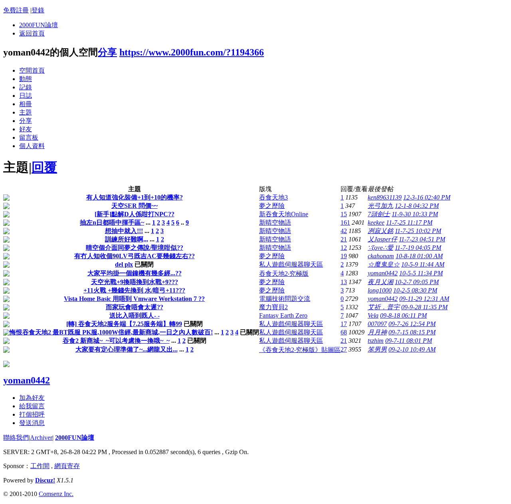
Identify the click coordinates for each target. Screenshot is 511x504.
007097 (377, 323)
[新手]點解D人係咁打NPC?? (134, 214)
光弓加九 (380, 205)
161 (345, 222)
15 (344, 214)
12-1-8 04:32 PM (417, 205)
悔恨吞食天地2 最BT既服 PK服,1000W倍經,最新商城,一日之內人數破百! (111, 332)
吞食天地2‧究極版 (284, 273)
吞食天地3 (273, 197)
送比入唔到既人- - (134, 315)
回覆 (44, 167)
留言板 (28, 137)
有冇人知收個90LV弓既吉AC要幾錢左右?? (134, 256)
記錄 (25, 87)
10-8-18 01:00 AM (419, 256)
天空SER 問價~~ (134, 205)
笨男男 (377, 349)
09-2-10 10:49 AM (412, 349)
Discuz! (45, 480)
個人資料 (32, 145)
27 (344, 349)
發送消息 (32, 422)
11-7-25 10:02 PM (418, 230)
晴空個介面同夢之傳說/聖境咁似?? (134, 247)
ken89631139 (385, 197)
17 (344, 323)
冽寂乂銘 (380, 230)
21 (344, 239)
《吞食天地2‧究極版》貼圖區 (300, 349)
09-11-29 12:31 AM (424, 298)
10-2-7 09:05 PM (417, 282)
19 (344, 256)
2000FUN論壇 (38, 25)
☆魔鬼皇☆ (384, 264)
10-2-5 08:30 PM (415, 290)
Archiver (41, 437)
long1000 (380, 290)
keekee (376, 222)
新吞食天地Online (283, 214)
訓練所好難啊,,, (126, 239)
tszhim (376, 340)
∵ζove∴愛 (380, 247)
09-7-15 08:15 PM (412, 332)
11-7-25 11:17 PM (409, 222)
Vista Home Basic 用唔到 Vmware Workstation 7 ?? (134, 298)
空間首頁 (32, 70)
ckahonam (381, 256)
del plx (124, 264)
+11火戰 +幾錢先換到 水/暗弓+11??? (134, 290)
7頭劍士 (379, 214)
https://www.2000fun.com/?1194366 (191, 52)
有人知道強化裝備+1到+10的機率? (134, 197)
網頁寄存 (67, 465)
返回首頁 (32, 33)
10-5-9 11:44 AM (422, 264)
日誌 (25, 95)
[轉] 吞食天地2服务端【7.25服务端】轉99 (124, 323)
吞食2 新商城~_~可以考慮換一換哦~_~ (116, 340)
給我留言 (32, 406)
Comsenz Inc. (56, 493)
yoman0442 (383, 273)
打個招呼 (32, 414)
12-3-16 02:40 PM (426, 197)
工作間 (40, 465)
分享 (107, 52)
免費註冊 (16, 10)
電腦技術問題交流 (284, 298)
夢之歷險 (272, 205)
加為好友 (32, 397)
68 (344, 332)
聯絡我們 (16, 437)
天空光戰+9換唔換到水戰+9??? (134, 282)
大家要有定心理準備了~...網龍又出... (126, 349)
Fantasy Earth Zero (283, 315)
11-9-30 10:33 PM (415, 214)
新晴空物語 (275, 222)
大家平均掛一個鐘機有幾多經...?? (134, 273)
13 (344, 282)
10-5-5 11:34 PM (421, 273)
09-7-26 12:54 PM (412, 323)
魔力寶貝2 (273, 307)
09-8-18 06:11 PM (403, 315)
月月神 (377, 332)
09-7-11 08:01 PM (408, 340)
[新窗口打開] (6, 198)
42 (344, 230)
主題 (25, 112)
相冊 (25, 104)
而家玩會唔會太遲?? (134, 307)
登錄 (38, 10)
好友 (25, 129)
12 (344, 247)
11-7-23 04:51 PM (422, 239)
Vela (373, 315)
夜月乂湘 (380, 282)
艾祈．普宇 (384, 307)
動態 (25, 78)
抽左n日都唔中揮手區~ (112, 222)
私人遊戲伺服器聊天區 (291, 264)
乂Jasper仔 (382, 239)
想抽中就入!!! (124, 230)
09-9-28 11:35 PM (424, 307)
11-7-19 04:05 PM (418, 247)
